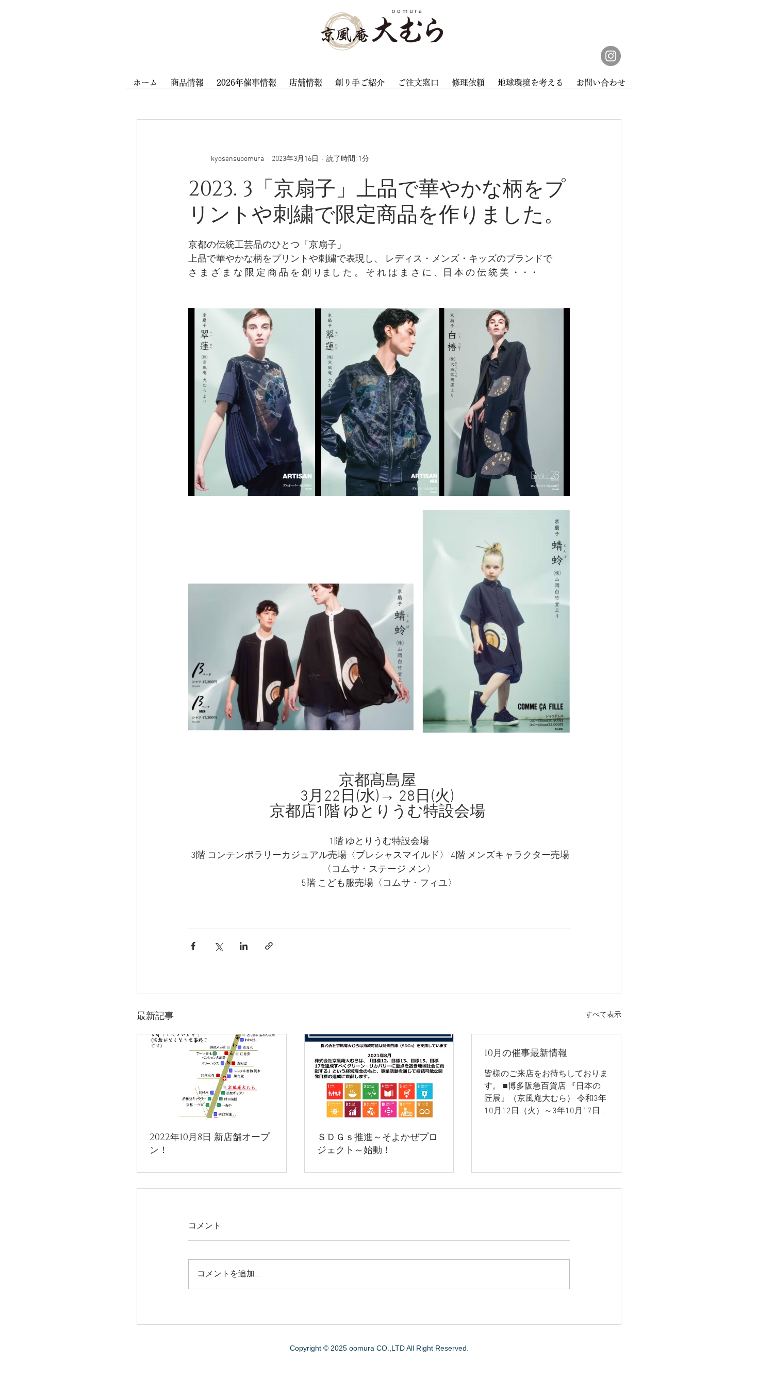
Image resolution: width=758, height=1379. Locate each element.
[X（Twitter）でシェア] (218, 946)
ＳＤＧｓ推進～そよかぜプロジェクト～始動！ (377, 1144)
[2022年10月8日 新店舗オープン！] (211, 1076)
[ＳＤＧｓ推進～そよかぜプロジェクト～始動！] (379, 1076)
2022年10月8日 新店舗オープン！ (210, 1144)
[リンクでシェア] (269, 946)
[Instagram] (611, 56)
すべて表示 (603, 1015)
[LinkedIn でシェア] (244, 946)
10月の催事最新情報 (525, 1053)
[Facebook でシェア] (193, 946)
